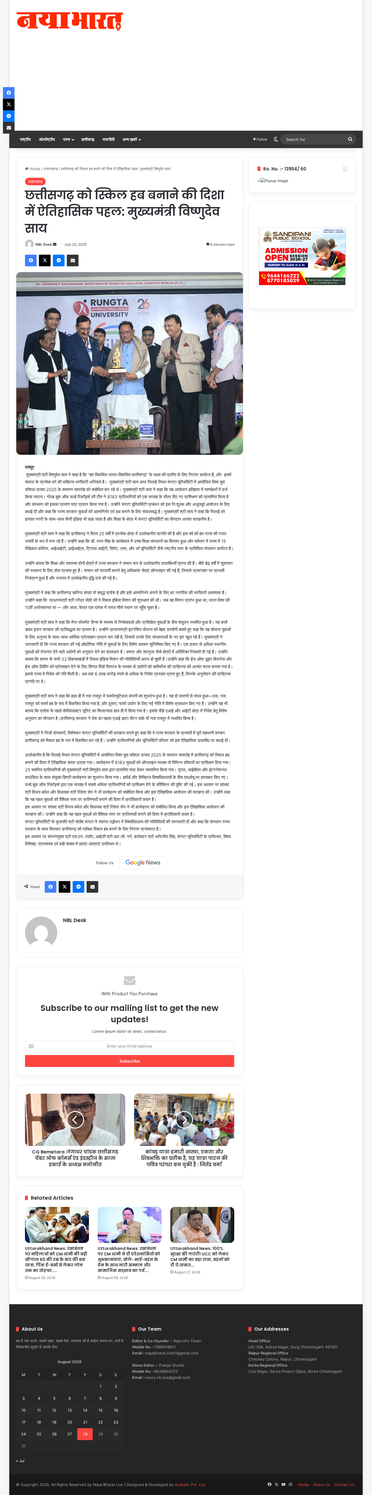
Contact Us (344, 1484)
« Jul (20, 1460)
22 (100, 1422)
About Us (321, 1484)
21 (85, 1422)
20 (69, 1422)
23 (116, 1422)
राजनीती (109, 139)
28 (85, 1434)
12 (54, 1410)
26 (54, 1434)
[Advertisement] (186, 87)
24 (23, 1434)
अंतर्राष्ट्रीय (47, 139)
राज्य (66, 139)
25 (39, 1434)
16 (116, 1410)
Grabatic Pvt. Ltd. (190, 1484)
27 (69, 1434)
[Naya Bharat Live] (70, 22)
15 (101, 1410)
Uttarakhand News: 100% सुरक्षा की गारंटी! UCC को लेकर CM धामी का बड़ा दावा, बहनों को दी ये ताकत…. (200, 1257)
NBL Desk (43, 244)
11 (39, 1410)
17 (24, 1422)
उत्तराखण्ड (51, 168)
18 (39, 1422)
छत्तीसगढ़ (87, 139)
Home (34, 168)
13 (70, 1410)
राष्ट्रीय (25, 139)
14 (85, 1410)
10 (24, 1410)
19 (54, 1422)
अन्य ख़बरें (130, 139)
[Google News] (143, 862)
